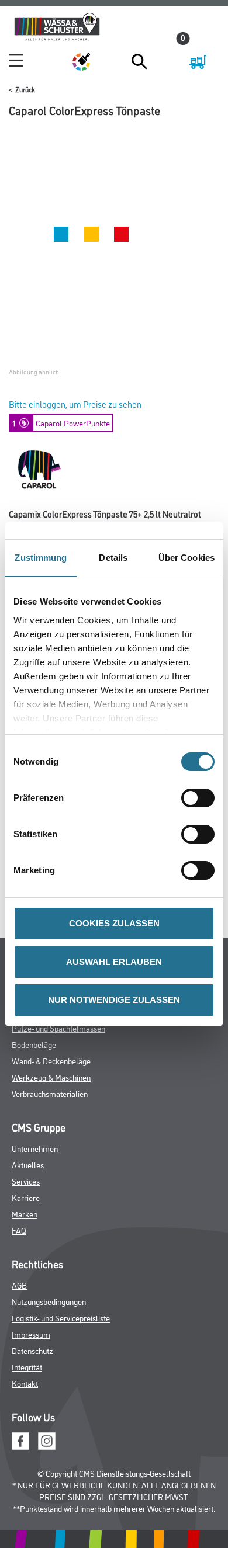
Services (26, 1180)
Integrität (27, 1366)
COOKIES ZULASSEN (114, 923)
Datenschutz (32, 1350)
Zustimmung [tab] (41, 558)
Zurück (25, 89)
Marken (24, 1213)
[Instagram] (47, 1439)
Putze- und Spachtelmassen (58, 1027)
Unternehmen (35, 1148)
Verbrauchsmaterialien (50, 1093)
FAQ (19, 1229)
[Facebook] (20, 1439)
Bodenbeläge (34, 1044)
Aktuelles (28, 1164)
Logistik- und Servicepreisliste (61, 1317)
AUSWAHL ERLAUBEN (114, 962)
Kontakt (25, 1383)
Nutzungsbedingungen (49, 1301)
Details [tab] (113, 558)
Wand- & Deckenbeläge (51, 1060)
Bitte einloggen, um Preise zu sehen (75, 404)
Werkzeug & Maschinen (51, 1076)
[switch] (201, 798)
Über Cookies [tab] (186, 558)
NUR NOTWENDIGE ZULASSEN (114, 1000)
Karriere (26, 1197)
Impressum (31, 1333)
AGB (19, 1284)
